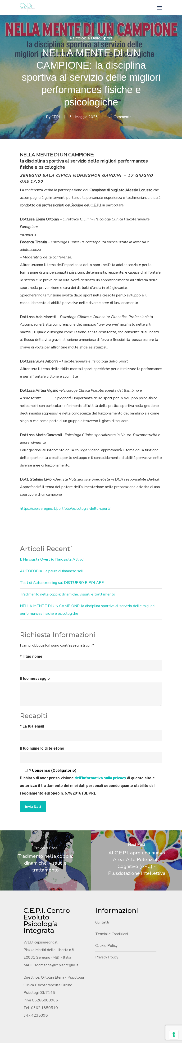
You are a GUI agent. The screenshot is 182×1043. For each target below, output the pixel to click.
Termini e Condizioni (111, 934)
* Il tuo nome (31, 656)
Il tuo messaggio (35, 678)
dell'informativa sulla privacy (101, 778)
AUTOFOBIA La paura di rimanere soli (51, 571)
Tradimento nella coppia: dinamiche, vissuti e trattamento (67, 594)
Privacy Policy (106, 957)
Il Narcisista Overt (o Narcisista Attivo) (52, 559)
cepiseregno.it (46, 942)
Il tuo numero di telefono (42, 748)
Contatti (102, 922)
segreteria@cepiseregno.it (56, 965)
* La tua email (32, 726)
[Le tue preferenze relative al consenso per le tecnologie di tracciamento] (173, 1034)
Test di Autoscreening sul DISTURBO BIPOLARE (62, 582)
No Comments (120, 116)
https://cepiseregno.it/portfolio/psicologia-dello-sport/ (65, 508)
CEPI (55, 116)
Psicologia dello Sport (91, 38)
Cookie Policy (106, 945)
